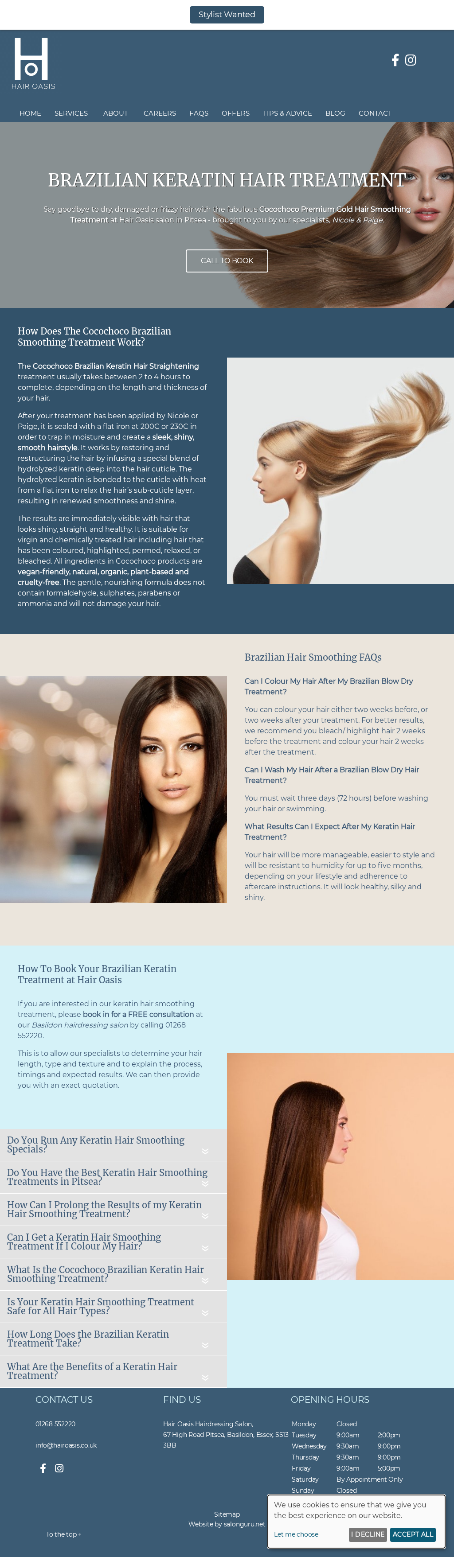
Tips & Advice (287, 113)
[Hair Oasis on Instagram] (411, 60)
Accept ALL (413, 1534)
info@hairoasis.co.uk (66, 1445)
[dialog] (356, 1521)
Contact (375, 113)
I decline (367, 1534)
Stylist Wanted (227, 14)
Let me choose (296, 1534)
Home (30, 113)
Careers (160, 113)
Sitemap (226, 1514)
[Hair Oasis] (31, 91)
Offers (236, 113)
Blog (335, 113)
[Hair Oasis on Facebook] (395, 60)
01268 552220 (55, 1424)
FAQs (198, 113)
